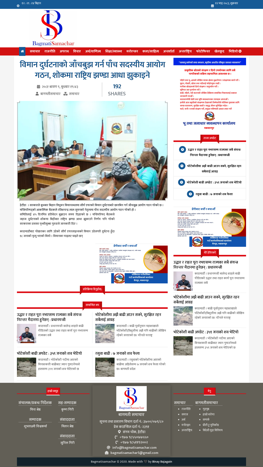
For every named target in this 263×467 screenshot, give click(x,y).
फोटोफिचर (203, 51)
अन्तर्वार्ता (168, 51)
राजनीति (49, 51)
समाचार (35, 51)
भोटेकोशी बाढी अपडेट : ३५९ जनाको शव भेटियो (214, 182)
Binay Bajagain (162, 461)
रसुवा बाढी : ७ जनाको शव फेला (214, 194)
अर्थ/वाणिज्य (93, 51)
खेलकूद (219, 51)
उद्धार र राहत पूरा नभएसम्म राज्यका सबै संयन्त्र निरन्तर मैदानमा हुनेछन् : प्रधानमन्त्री (213, 152)
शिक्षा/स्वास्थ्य (113, 51)
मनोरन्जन (132, 51)
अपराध (64, 51)
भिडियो (234, 51)
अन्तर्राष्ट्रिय (185, 51)
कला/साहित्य (150, 51)
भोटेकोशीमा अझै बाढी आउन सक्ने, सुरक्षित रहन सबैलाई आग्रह (213, 169)
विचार (77, 51)
